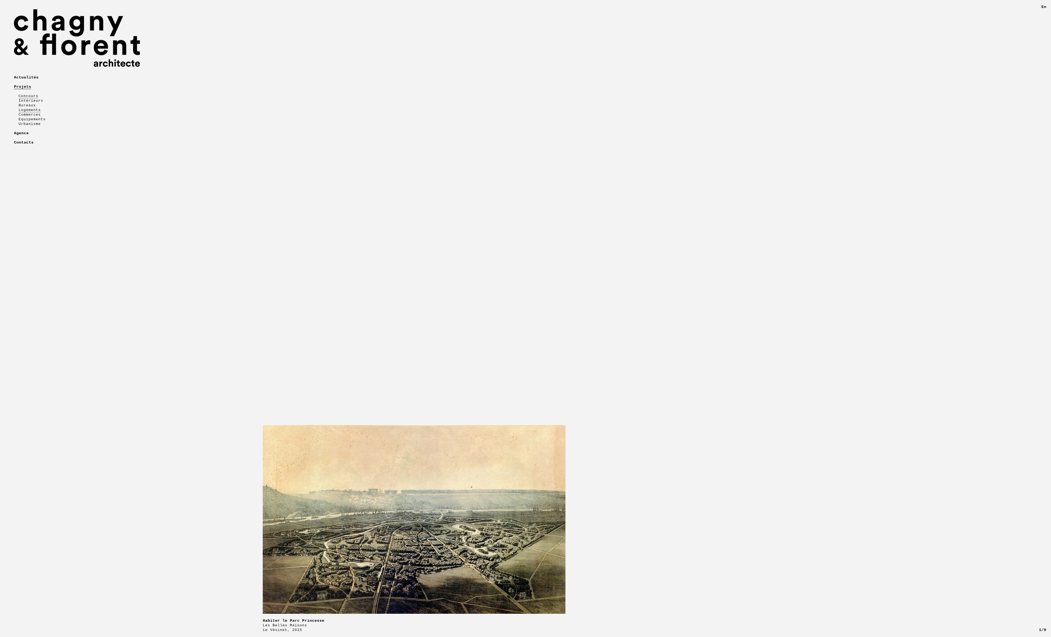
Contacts (24, 142)
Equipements (32, 119)
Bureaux (27, 105)
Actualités (26, 77)
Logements (30, 110)
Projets (22, 86)
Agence (21, 133)
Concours (28, 96)
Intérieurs (31, 101)
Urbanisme (30, 124)
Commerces (30, 115)
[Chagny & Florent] (131, 38)
